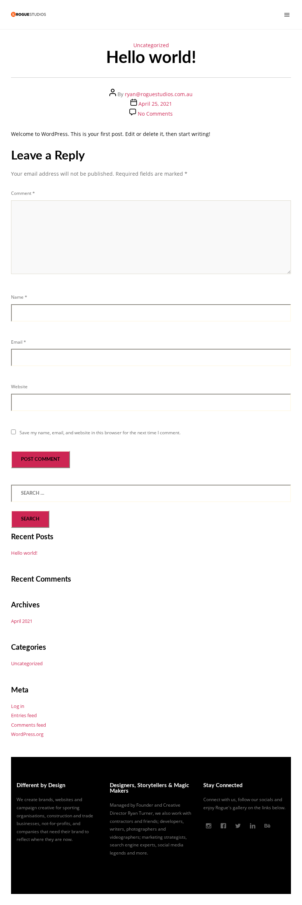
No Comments (155, 113)
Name (19, 297)
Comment (23, 193)
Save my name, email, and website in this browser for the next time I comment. (100, 432)
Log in (17, 706)
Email (18, 342)
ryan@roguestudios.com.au (159, 94)
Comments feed (28, 725)
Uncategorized (151, 45)
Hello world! (24, 553)
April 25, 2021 (155, 103)
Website (19, 386)
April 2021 (21, 621)
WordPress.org (27, 734)
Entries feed (24, 715)
